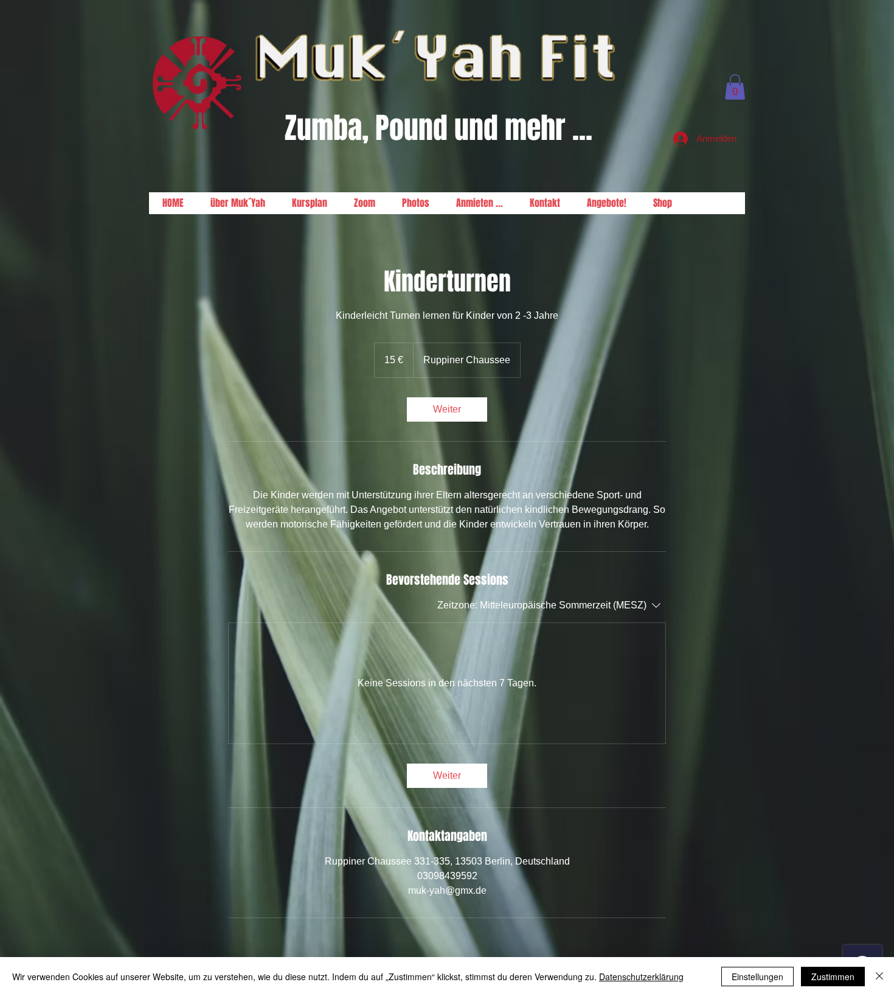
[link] (447, 409)
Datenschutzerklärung (641, 976)
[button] (735, 87)
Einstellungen (757, 976)
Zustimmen (832, 976)
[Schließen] (879, 976)
